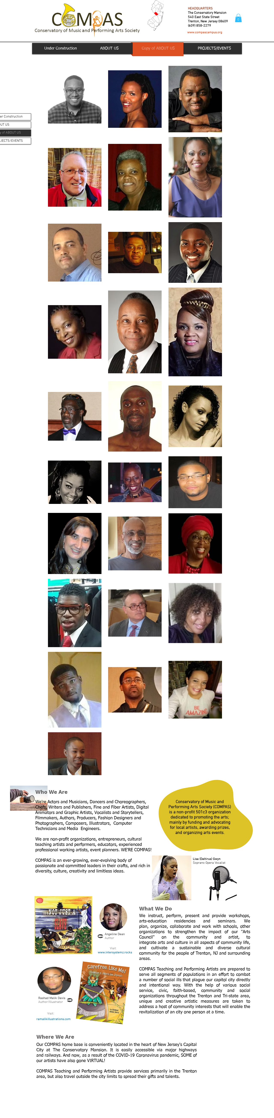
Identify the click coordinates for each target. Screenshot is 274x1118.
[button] (238, 18)
